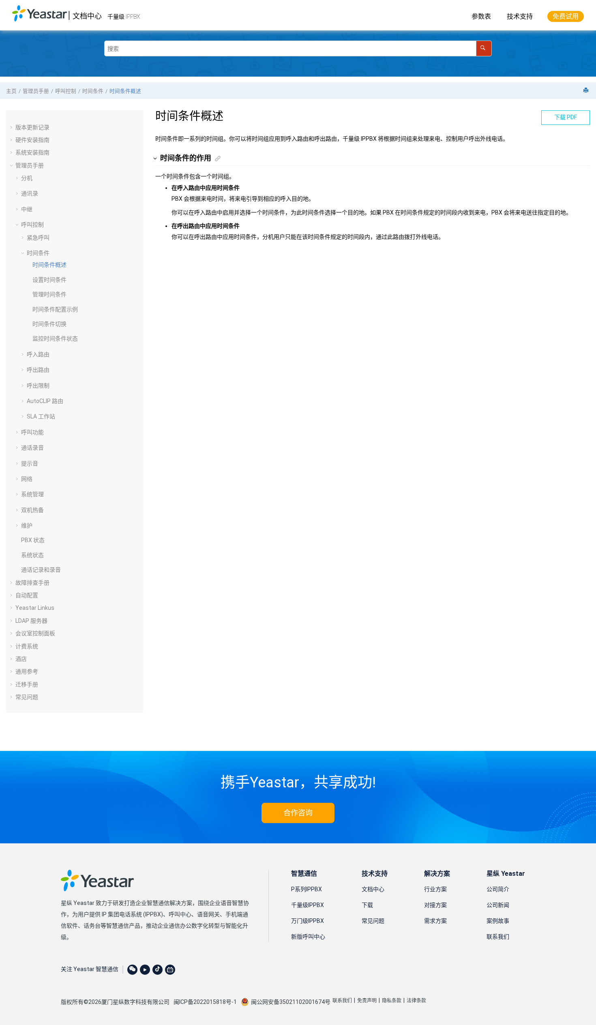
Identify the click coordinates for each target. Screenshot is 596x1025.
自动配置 (26, 595)
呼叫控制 (65, 91)
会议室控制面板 (35, 633)
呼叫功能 (32, 432)
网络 (26, 479)
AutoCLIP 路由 (45, 401)
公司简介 (498, 889)
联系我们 (498, 936)
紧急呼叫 (38, 237)
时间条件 (92, 91)
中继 (26, 209)
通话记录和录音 (41, 569)
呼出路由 (38, 370)
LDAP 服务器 (31, 621)
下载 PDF (565, 117)
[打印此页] (586, 90)
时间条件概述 (125, 91)
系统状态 (32, 555)
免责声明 (367, 1001)
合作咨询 (298, 812)
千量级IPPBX (307, 905)
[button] (12, 127)
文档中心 (87, 16)
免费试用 (566, 16)
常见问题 (26, 697)
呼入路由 (38, 354)
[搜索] (484, 48)
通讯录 (29, 193)
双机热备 (32, 510)
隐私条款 (391, 1001)
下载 (367, 905)
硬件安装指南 (32, 140)
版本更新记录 (32, 127)
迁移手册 (26, 684)
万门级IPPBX (307, 921)
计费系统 (26, 646)
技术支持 (520, 16)
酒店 (21, 659)
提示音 (29, 463)
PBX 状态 (33, 540)
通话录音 (32, 447)
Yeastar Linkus (34, 608)
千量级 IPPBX (123, 16)
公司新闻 (498, 905)
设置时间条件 (49, 280)
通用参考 (26, 671)
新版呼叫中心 (308, 936)
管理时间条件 (49, 294)
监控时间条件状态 (55, 338)
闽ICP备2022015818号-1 (205, 1002)
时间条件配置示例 (55, 309)
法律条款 (416, 1001)
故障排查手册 (32, 582)
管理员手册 (36, 91)
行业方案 (435, 889)
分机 (26, 178)
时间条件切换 (49, 324)
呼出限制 (38, 385)
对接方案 (435, 905)
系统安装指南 (32, 152)
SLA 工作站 (41, 416)
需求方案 (435, 921)
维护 (26, 525)
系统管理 (32, 494)
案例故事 (498, 921)
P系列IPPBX (306, 889)
